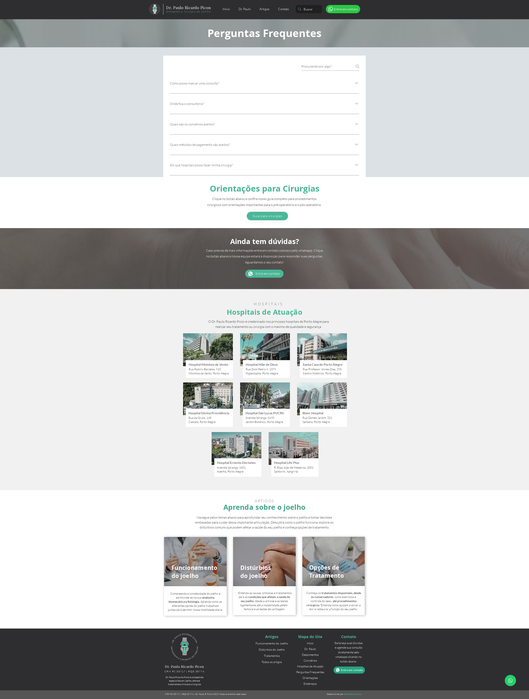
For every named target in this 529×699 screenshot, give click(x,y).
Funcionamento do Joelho (271, 643)
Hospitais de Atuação (310, 666)
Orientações (310, 678)
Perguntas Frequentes (310, 672)
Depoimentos (310, 654)
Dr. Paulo (310, 649)
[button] (264, 9)
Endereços (310, 683)
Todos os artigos (272, 662)
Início (310, 643)
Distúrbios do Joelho (272, 649)
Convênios (310, 660)
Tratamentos (272, 655)
